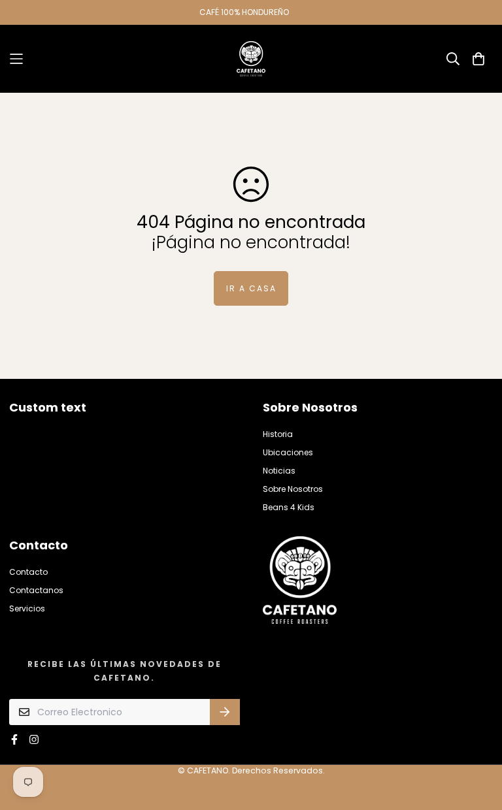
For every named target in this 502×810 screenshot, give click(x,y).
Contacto (28, 571)
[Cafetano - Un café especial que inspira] (251, 59)
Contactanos (36, 590)
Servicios (27, 608)
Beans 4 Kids (288, 507)
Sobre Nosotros (293, 488)
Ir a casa (251, 288)
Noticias (279, 470)
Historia (278, 434)
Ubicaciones (288, 452)
